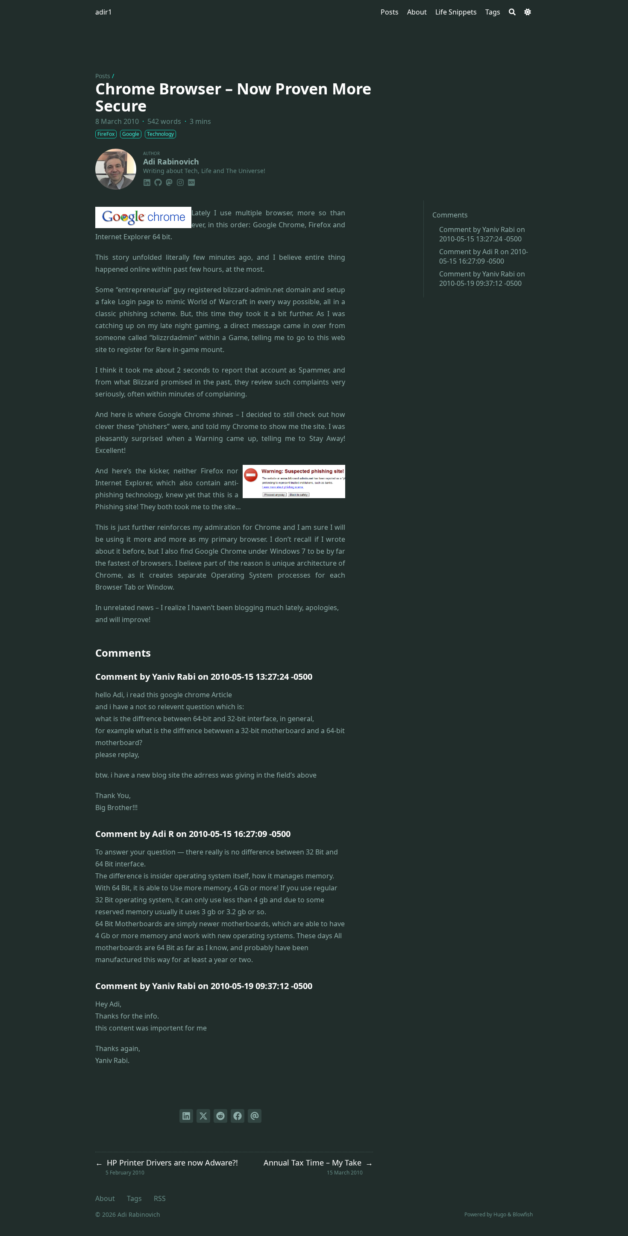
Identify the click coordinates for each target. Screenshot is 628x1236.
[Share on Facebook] (237, 1116)
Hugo (499, 1214)
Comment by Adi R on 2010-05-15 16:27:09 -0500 (483, 256)
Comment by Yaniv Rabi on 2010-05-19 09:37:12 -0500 (482, 278)
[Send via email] (254, 1116)
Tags (134, 1198)
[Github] (158, 181)
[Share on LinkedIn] (186, 1116)
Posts (102, 76)
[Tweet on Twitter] (203, 1116)
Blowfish (523, 1214)
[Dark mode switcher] (527, 12)
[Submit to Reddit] (220, 1116)
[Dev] (191, 181)
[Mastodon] (169, 181)
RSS (160, 1198)
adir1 (103, 12)
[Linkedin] (147, 181)
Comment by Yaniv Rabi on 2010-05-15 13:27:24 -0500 (482, 234)
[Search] (512, 12)
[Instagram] (180, 181)
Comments (450, 215)
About (105, 1198)
